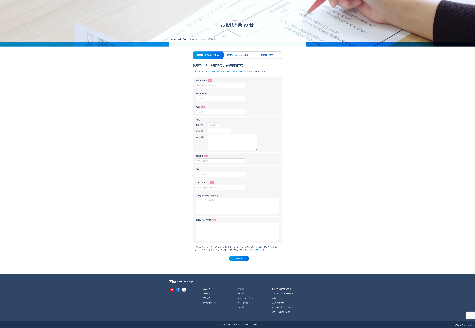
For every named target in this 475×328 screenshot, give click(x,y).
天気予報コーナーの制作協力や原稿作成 (224, 71)
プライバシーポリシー (254, 249)
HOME (173, 39)
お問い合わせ (182, 39)
